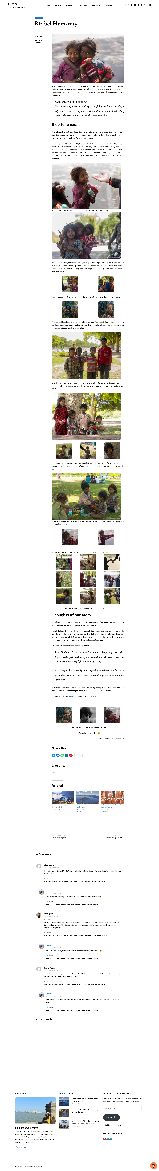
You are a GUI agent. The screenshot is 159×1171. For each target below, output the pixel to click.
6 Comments (42, 43)
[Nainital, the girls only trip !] (63, 797)
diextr (48, 891)
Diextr (12, 4)
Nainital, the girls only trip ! (60, 805)
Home (48, 5)
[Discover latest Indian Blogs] (107, 1139)
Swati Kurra (39, 36)
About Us (83, 5)
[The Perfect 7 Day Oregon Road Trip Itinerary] (87, 797)
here (71, 696)
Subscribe (111, 1117)
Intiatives (38, 18)
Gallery (58, 5)
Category (69, 5)
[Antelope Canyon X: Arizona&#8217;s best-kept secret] (112, 797)
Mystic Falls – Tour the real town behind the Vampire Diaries (85, 1122)
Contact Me (96, 5)
